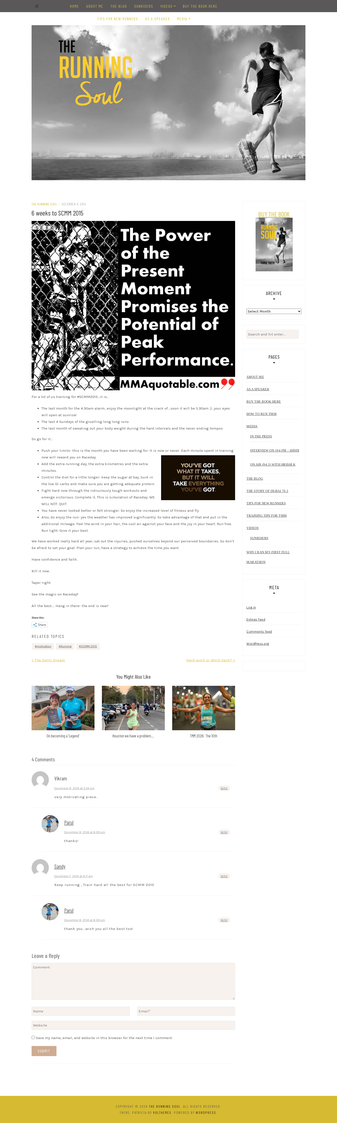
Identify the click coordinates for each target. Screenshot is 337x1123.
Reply (224, 788)
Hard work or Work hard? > (210, 660)
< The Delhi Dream (48, 660)
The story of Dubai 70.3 (267, 491)
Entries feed (255, 619)
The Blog (119, 6)
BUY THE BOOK (274, 214)
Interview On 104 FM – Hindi (274, 450)
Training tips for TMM (266, 515)
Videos (166, 6)
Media (182, 18)
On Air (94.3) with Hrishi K (273, 464)
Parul (69, 822)
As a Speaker (157, 18)
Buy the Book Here (200, 6)
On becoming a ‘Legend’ (63, 735)
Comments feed (259, 631)
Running (66, 646)
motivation (44, 646)
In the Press (261, 436)
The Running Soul (44, 204)
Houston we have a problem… (133, 735)
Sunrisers (143, 6)
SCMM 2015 (89, 646)
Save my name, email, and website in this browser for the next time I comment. (104, 1038)
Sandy (59, 866)
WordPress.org (257, 644)
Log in (251, 607)
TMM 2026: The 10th (203, 735)
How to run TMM (261, 414)
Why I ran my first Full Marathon (268, 557)
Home (74, 6)
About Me (94, 6)
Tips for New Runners (117, 18)
